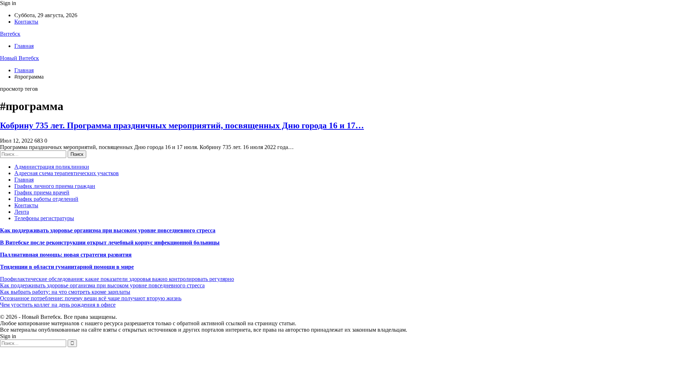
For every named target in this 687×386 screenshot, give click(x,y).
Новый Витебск (19, 58)
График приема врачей (41, 192)
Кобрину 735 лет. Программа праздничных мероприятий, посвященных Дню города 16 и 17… (182, 125)
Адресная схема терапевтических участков (66, 173)
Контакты (26, 22)
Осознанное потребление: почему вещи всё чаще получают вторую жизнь (90, 298)
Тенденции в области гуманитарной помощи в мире (67, 267)
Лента (21, 212)
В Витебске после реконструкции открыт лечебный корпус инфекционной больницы (110, 242)
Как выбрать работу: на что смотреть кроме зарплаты (65, 292)
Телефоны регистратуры (44, 218)
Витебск (10, 34)
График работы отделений (46, 199)
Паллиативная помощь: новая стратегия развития (66, 255)
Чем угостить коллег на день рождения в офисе (58, 305)
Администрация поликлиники (51, 167)
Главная (24, 46)
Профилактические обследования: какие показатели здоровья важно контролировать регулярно (117, 279)
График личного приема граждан (54, 186)
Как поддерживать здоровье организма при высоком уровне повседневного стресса (107, 230)
